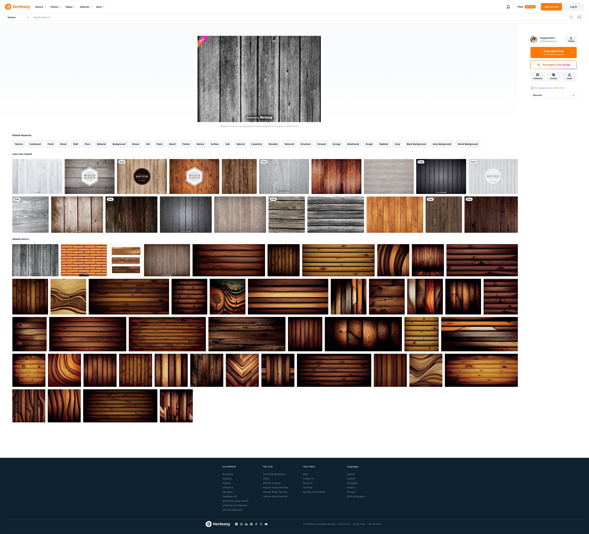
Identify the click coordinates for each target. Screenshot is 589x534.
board (172, 144)
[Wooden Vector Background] (77, 214)
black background (416, 144)
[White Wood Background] (37, 176)
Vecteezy (227, 478)
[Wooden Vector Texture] (389, 176)
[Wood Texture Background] (394, 214)
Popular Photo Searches (275, 491)
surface (215, 144)
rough (369, 144)
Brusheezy (228, 474)
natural (241, 144)
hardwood (35, 144)
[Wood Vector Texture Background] (142, 176)
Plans (520, 6)
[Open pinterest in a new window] (251, 524)
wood (63, 144)
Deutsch (351, 487)
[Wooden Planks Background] (167, 260)
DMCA (266, 478)
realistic (383, 144)
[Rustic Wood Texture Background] (335, 214)
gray (397, 144)
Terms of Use (344, 524)
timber (186, 144)
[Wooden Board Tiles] (125, 260)
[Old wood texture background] (287, 214)
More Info (537, 95)
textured (289, 144)
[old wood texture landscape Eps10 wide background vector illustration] (491, 214)
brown (135, 144)
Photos (54, 6)
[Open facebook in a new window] (236, 524)
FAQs (305, 474)
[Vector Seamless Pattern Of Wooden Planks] (84, 260)
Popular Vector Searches (275, 487)
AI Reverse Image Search (235, 500)
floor (87, 144)
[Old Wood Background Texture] (240, 214)
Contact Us (308, 478)
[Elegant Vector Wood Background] (194, 176)
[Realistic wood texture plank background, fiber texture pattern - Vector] (283, 260)
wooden (273, 144)
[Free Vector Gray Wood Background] (284, 176)
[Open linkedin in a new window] (246, 524)
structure (306, 144)
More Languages (355, 496)
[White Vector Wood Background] (493, 176)
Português (352, 483)
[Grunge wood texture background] (444, 214)
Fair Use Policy (374, 524)
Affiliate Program (272, 483)
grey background (442, 144)
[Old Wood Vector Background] (90, 176)
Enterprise (228, 487)
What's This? (559, 88)
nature (200, 144)
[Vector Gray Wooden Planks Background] (186, 214)
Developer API (230, 496)
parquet (321, 144)
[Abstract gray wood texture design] (30, 214)
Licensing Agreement (274, 474)
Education (228, 491)
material (101, 144)
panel (50, 144)
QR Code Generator (233, 509)
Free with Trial (554, 52)
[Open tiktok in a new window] (256, 524)
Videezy (226, 483)
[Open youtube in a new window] (266, 524)
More (99, 6)
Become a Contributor (314, 491)
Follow (571, 41)
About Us (307, 483)
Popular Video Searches (275, 496)
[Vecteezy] (17, 7)
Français (351, 491)
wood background (468, 144)
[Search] (571, 17)
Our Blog (307, 487)
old (148, 144)
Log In (573, 6)
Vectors (39, 6)
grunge (336, 144)
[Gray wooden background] (441, 176)
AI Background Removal (235, 505)
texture (19, 144)
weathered (353, 144)
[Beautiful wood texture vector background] (131, 214)
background (119, 144)
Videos (69, 6)
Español (351, 478)
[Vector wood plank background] (239, 176)
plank (159, 144)
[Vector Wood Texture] (336, 176)
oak (227, 144)
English (351, 474)
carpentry (256, 144)
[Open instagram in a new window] (241, 524)
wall (75, 144)
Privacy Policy (359, 524)
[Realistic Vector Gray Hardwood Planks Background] (35, 260)
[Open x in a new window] (261, 524)
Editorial (84, 6)
